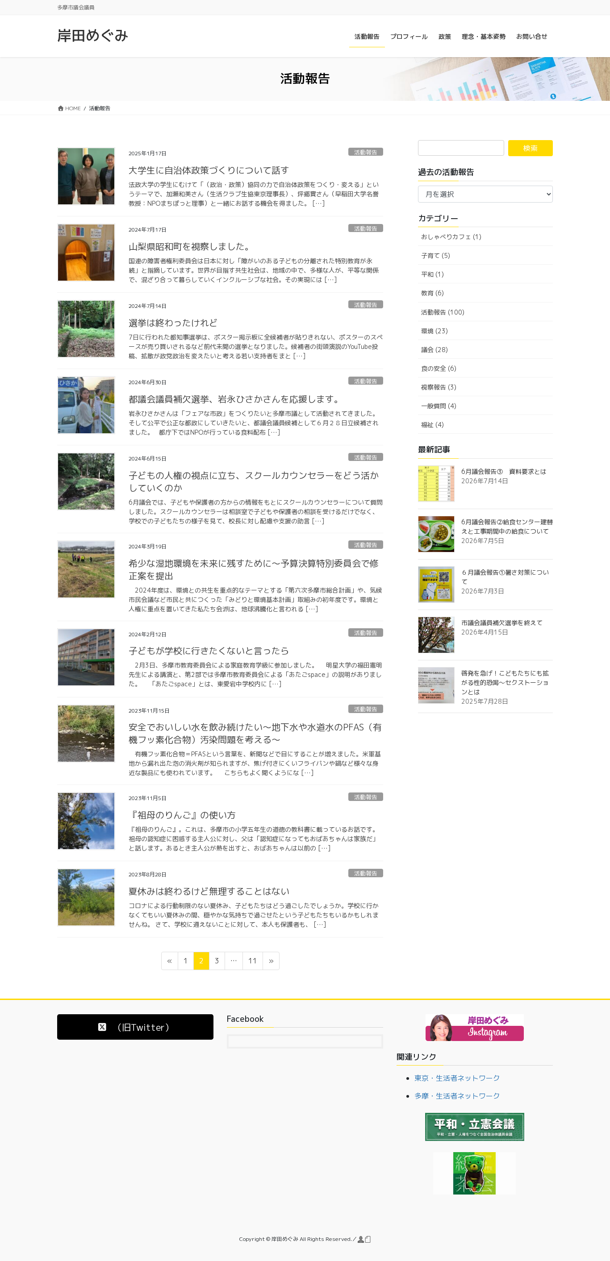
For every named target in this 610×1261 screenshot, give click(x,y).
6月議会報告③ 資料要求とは (504, 471)
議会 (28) (434, 349)
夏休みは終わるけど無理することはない (209, 891)
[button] (135, 1027)
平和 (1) (432, 274)
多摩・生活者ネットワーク (457, 1096)
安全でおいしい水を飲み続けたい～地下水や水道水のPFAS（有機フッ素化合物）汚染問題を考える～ (255, 733)
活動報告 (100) (442, 312)
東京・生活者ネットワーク (457, 1078)
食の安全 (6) (438, 368)
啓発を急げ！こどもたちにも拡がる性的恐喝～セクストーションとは (505, 682)
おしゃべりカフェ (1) (451, 236)
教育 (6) (432, 293)
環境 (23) (434, 331)
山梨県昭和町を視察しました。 (191, 246)
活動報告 (365, 152)
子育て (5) (435, 255)
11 (252, 962)
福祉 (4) (432, 424)
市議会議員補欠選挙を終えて (502, 622)
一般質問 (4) (438, 406)
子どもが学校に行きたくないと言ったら (209, 650)
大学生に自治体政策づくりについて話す (213, 170)
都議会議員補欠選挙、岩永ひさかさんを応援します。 (236, 399)
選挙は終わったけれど (173, 322)
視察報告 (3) (438, 387)
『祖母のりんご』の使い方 (182, 815)
